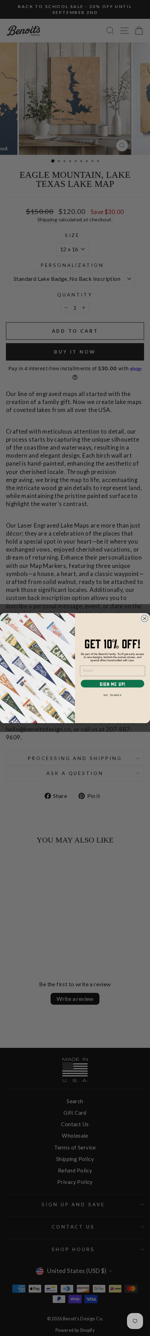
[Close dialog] (144, 618)
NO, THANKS (112, 695)
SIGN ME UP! (112, 684)
